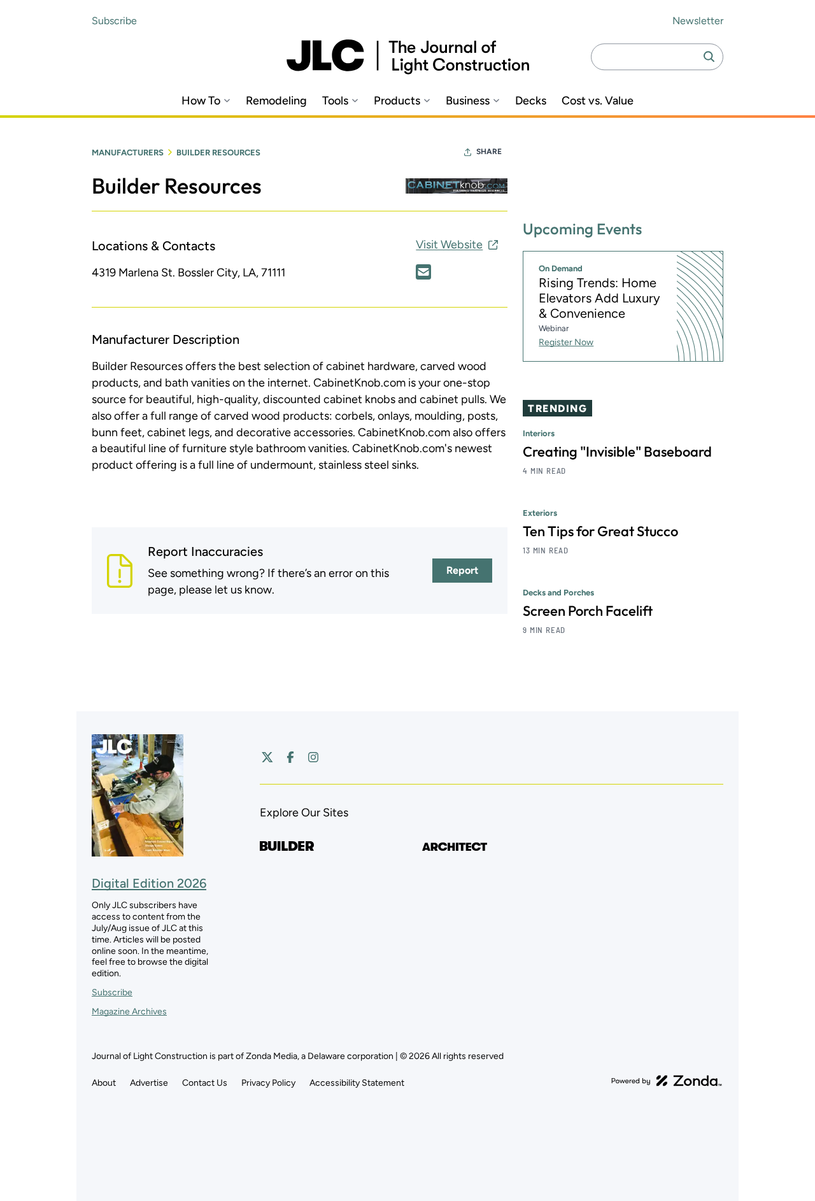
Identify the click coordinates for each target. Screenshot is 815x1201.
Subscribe (114, 21)
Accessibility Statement (356, 1082)
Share (489, 151)
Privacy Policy (268, 1082)
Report (462, 570)
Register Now (566, 342)
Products (397, 101)
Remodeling (276, 101)
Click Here (423, 272)
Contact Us (204, 1082)
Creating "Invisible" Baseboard (617, 451)
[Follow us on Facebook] (290, 757)
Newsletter (697, 21)
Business (468, 101)
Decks (530, 101)
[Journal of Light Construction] (408, 57)
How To (200, 101)
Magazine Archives (129, 1011)
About (104, 1082)
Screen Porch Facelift (588, 611)
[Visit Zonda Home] (666, 1080)
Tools (335, 101)
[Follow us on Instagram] (313, 757)
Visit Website (449, 245)
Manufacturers (128, 152)
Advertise (149, 1082)
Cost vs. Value (598, 101)
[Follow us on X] (267, 757)
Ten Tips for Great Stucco (600, 531)
